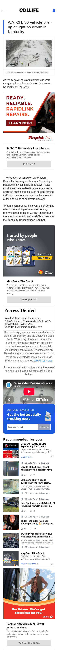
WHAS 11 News (43, 360)
